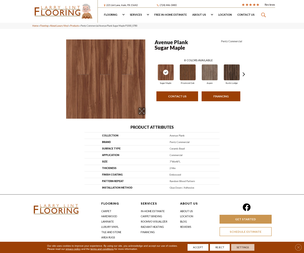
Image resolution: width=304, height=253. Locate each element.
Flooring (110, 14)
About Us (199, 14)
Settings (243, 247)
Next (243, 69)
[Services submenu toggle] (147, 15)
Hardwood (109, 216)
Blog (183, 221)
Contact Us (245, 14)
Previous (153, 69)
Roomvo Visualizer (154, 221)
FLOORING (110, 203)
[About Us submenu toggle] (212, 15)
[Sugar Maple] (166, 72)
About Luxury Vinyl (59, 25)
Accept (198, 247)
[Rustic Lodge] (231, 72)
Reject (219, 247)
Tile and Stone (111, 232)
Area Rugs (108, 237)
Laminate (107, 221)
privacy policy (73, 249)
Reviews (185, 226)
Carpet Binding (151, 216)
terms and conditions (102, 249)
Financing (221, 96)
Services (136, 14)
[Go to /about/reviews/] (258, 4)
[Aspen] (209, 72)
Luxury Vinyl (110, 226)
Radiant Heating (152, 226)
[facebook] (247, 207)
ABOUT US (189, 203)
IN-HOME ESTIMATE (153, 211)
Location (225, 14)
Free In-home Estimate (170, 14)
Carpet (106, 211)
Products (74, 25)
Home (35, 25)
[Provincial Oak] (188, 72)
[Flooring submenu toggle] (123, 15)
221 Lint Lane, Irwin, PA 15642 (122, 5)
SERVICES (149, 203)
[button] (264, 15)
